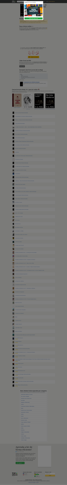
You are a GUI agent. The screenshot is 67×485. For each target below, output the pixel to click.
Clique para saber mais (33, 18)
